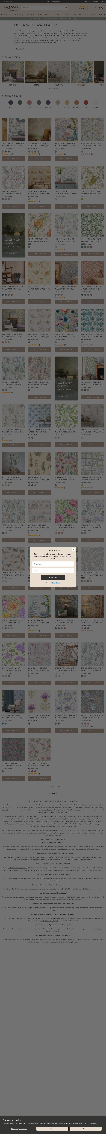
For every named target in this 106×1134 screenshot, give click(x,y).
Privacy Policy (93, 1123)
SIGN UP (53, 577)
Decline (86, 1129)
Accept (52, 1129)
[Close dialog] (73, 549)
